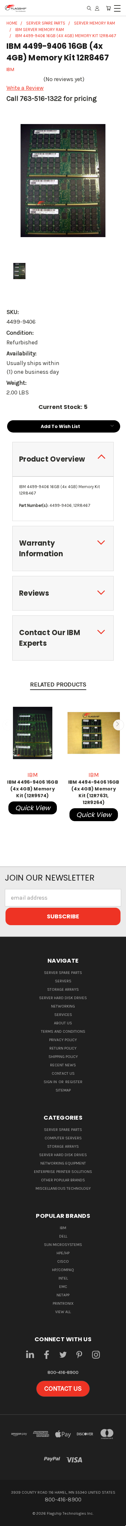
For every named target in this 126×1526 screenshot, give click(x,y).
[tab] (63, 459)
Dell (63, 1236)
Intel (63, 1278)
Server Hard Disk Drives (63, 998)
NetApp (63, 1295)
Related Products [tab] (58, 684)
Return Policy (63, 1048)
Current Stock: (63, 407)
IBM (63, 1228)
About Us (63, 1023)
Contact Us (63, 1073)
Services (63, 1014)
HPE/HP (63, 1253)
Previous (7, 724)
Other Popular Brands (63, 1180)
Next (118, 724)
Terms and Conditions (63, 1031)
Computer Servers (63, 1138)
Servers (63, 981)
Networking (63, 1006)
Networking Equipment (63, 1163)
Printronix (63, 1303)
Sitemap (63, 1090)
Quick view (32, 807)
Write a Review (25, 87)
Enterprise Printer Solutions (63, 1171)
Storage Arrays (63, 989)
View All (63, 1312)
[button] (63, 1389)
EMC (63, 1286)
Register (73, 1082)
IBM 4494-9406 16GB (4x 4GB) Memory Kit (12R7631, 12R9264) (94, 792)
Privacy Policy (63, 1040)
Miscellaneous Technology (63, 1188)
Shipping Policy (63, 1056)
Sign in (51, 1082)
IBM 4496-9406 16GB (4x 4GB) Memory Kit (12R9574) (32, 789)
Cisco (63, 1261)
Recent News (63, 1065)
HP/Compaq (63, 1270)
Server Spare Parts (63, 972)
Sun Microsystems (63, 1244)
